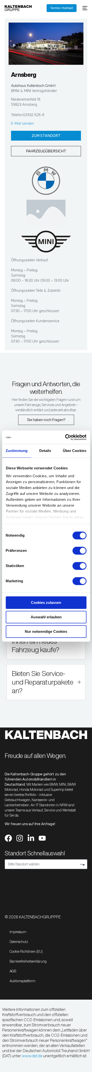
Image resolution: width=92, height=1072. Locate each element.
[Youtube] (42, 838)
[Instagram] (19, 838)
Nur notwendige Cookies (46, 631)
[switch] (79, 551)
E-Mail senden (22, 123)
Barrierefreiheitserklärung (28, 961)
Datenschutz (19, 941)
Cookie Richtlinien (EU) (26, 951)
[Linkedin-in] (31, 838)
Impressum (18, 932)
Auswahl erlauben (46, 617)
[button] (46, 682)
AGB (13, 971)
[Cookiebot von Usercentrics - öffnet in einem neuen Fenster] (65, 437)
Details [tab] (45, 451)
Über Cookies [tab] (74, 451)
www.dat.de (32, 1056)
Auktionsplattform (22, 981)
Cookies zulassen (46, 602)
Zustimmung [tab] (16, 451)
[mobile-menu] (84, 8)
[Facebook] (8, 838)
